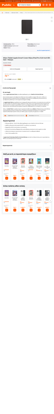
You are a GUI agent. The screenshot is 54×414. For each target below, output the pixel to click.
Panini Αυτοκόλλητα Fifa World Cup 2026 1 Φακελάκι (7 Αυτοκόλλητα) (31, 167)
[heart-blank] (43, 5)
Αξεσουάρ (7, 12)
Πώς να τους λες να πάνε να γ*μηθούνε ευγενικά (39, 167)
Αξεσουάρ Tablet (14, 12)
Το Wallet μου (17, 1)
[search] (19, 5)
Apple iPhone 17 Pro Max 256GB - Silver (23, 199)
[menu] (13, 5)
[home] (6, 5)
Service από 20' (36, 1)
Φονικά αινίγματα (23, 166)
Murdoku (7, 197)
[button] (47, 1)
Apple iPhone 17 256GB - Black (47, 199)
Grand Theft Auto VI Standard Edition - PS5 (15, 167)
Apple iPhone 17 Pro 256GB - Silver (39, 199)
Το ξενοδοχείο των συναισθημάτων (47, 167)
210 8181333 (9, 1)
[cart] (50, 5)
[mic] (39, 5)
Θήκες (21, 12)
